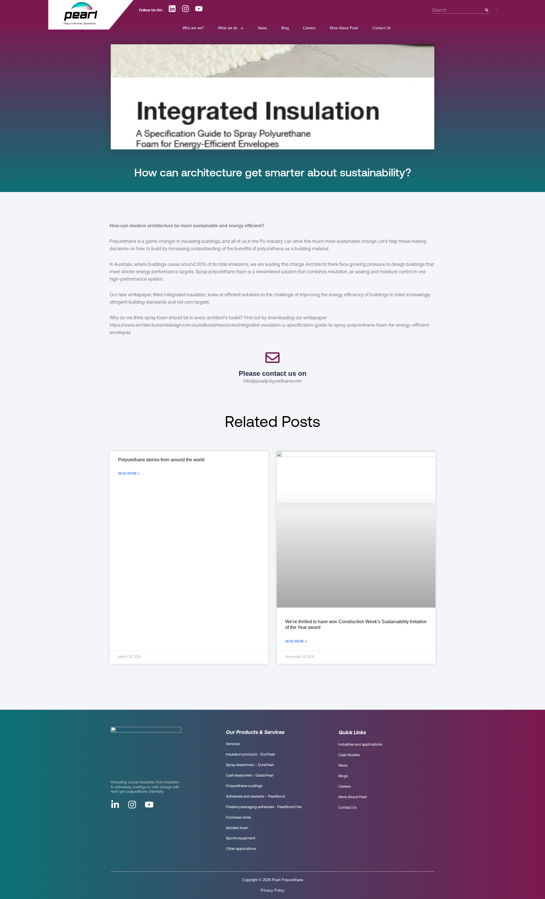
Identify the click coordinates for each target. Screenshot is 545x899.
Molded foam (237, 828)
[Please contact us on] (272, 359)
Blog (285, 28)
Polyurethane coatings (244, 786)
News (262, 28)
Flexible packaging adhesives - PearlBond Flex (264, 807)
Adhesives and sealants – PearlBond (255, 796)
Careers (309, 28)
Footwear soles (238, 817)
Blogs (343, 776)
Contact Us (381, 28)
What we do (227, 28)
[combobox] (457, 10)
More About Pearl (344, 28)
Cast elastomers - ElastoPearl (250, 775)
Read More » (129, 473)
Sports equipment (240, 838)
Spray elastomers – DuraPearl (250, 765)
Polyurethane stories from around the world (161, 459)
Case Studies (349, 755)
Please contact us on (273, 373)
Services (233, 744)
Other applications (241, 849)
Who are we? (193, 28)
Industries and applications (360, 744)
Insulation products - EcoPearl (250, 754)
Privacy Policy (272, 890)
